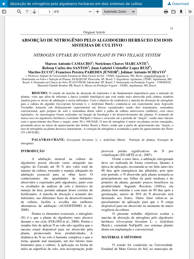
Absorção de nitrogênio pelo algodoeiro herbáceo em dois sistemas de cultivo (76, 3)
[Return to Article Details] (4, 4)
